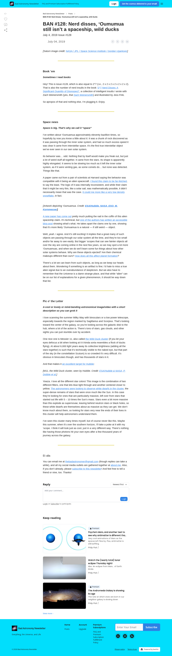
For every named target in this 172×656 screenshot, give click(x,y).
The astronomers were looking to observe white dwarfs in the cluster (87, 388)
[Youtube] (125, 636)
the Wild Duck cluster (96, 339)
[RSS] (132, 636)
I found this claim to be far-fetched (108, 181)
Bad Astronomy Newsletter (53, 14)
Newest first (118, 484)
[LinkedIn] (118, 636)
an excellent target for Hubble (78, 364)
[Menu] (161, 3)
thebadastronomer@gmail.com (81, 461)
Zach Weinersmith (83, 95)
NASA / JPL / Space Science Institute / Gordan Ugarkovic (96, 51)
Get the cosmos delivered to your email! (139, 3)
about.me (116, 465)
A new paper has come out (57, 216)
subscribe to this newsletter (86, 468)
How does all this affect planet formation (96, 256)
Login (114, 3)
